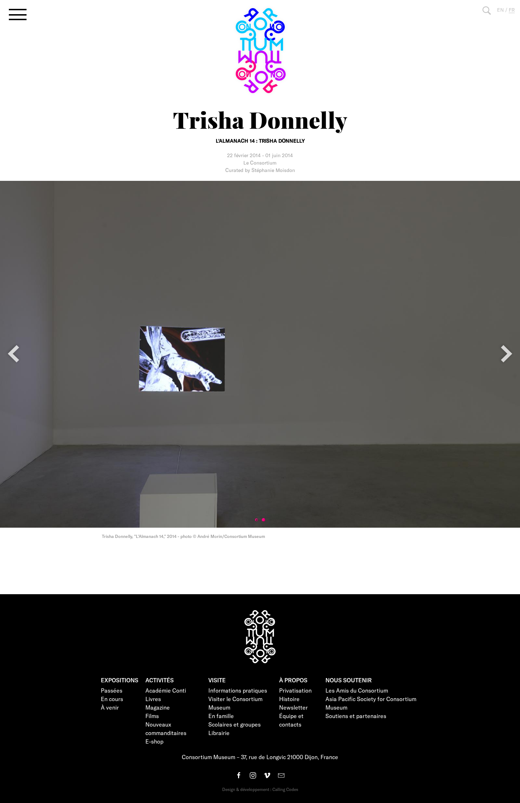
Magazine (157, 707)
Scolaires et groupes (234, 724)
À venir (110, 707)
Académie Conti (165, 690)
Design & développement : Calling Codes (260, 789)
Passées (111, 690)
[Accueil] (260, 50)
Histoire (289, 698)
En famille (221, 715)
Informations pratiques (237, 690)
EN (500, 10)
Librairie (219, 732)
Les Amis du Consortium (356, 690)
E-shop (154, 741)
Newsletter (293, 707)
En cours (112, 698)
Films (152, 715)
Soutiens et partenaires (355, 715)
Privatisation (295, 690)
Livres (153, 698)
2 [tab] (263, 520)
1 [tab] (256, 519)
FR (512, 10)
